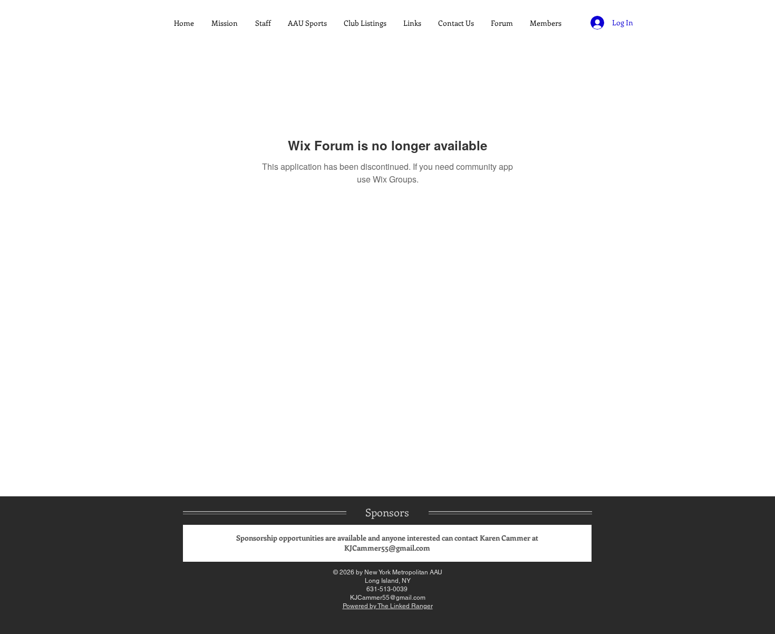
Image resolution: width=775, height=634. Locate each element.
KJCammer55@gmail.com (387, 548)
